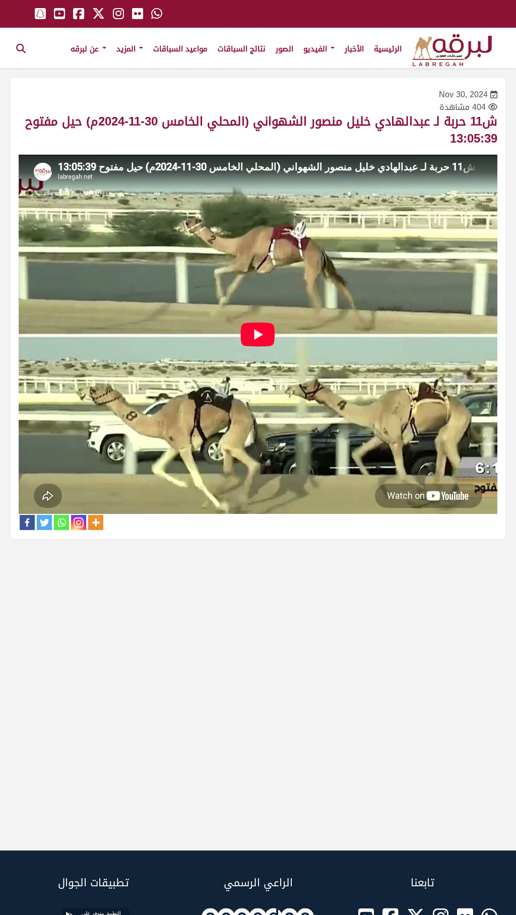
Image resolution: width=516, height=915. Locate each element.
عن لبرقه (86, 49)
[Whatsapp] (61, 522)
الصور (284, 49)
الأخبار (354, 49)
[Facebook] (27, 522)
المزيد (127, 49)
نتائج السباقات (242, 49)
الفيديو (316, 49)
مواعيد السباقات (180, 49)
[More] (95, 522)
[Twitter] (44, 522)
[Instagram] (78, 522)
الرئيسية (388, 49)
